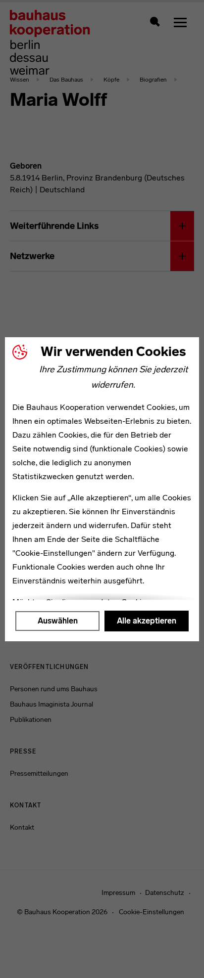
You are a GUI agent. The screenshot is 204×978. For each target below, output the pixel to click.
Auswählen (58, 620)
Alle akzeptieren (146, 620)
